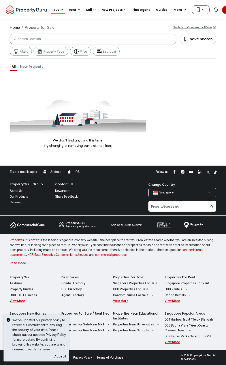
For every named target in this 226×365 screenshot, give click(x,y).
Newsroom (62, 191)
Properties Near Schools (131, 330)
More (178, 10)
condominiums (192, 250)
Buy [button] (56, 10)
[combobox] (97, 39)
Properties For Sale (128, 277)
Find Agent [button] (141, 10)
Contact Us (64, 184)
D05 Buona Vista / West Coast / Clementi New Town (186, 328)
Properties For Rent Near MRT (82, 330)
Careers (15, 202)
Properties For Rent (180, 277)
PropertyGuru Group (26, 184)
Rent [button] (72, 10)
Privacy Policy (56, 334)
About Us (16, 191)
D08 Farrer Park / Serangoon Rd (188, 336)
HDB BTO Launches (23, 295)
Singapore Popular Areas (185, 313)
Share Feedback (66, 196)
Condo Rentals (175, 295)
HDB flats (34, 254)
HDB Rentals (173, 289)
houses (83, 254)
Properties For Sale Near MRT (82, 324)
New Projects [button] (112, 10)
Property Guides (21, 289)
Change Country (161, 184)
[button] (13, 66)
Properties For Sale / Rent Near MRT (86, 316)
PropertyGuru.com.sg (24, 240)
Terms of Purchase (109, 357)
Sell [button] (89, 10)
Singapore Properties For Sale (135, 283)
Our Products (19, 196)
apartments (18, 254)
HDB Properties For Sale (130, 289)
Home (15, 27)
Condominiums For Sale (130, 295)
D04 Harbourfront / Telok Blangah (189, 319)
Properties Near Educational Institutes (135, 316)
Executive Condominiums (59, 254)
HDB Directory (71, 289)
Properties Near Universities (133, 324)
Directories (70, 277)
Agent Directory (72, 295)
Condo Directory (73, 283)
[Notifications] (215, 9)
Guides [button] (162, 10)
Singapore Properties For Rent (187, 283)
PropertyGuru (21, 277)
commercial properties (111, 254)
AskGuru (16, 283)
